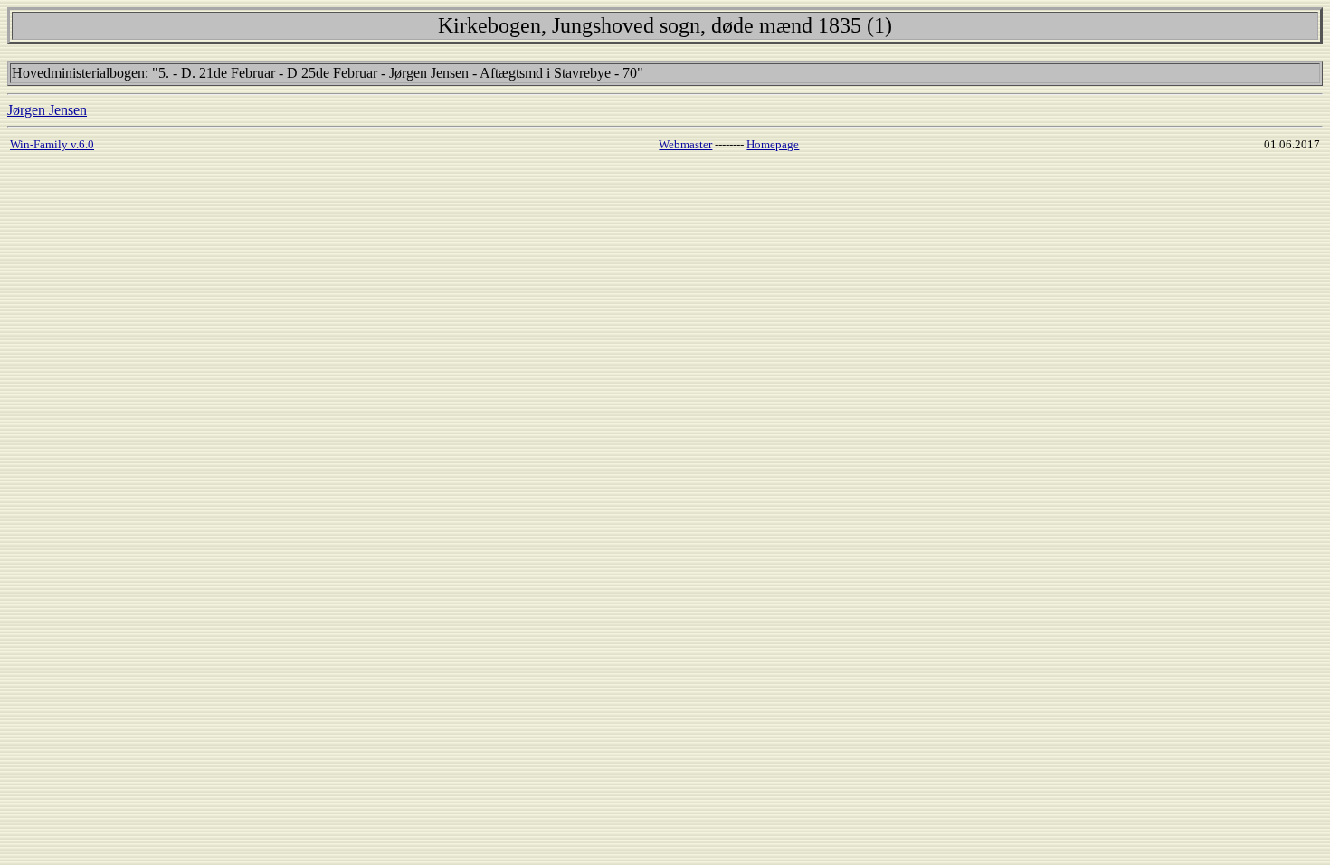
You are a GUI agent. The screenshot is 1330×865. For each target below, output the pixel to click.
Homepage (772, 144)
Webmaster (685, 144)
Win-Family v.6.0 (52, 144)
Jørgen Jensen (47, 110)
